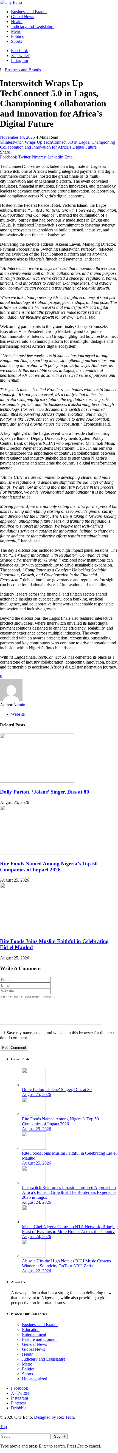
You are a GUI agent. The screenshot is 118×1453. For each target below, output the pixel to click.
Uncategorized (34, 1378)
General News (34, 1344)
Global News (33, 1349)
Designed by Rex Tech (54, 1417)
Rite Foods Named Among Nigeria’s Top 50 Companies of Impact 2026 (49, 867)
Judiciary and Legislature (43, 1359)
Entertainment (34, 1334)
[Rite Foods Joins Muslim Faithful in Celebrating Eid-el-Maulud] (37, 930)
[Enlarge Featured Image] (59, 147)
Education (31, 1329)
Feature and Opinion (40, 1339)
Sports (27, 1374)
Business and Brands (23, 69)
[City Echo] (11, 2)
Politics (28, 1369)
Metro (27, 1364)
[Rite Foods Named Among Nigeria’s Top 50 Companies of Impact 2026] (37, 853)
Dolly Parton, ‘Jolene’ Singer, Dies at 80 (44, 792)
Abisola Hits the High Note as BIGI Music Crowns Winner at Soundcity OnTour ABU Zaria (66, 1263)
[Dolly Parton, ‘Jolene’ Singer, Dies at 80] (37, 781)
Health (27, 1354)
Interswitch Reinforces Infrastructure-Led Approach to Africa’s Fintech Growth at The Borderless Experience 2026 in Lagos (69, 1192)
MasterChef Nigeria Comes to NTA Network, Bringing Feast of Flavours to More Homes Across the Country (70, 1229)
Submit (59, 1436)
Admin (19, 705)
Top (3, 1426)
